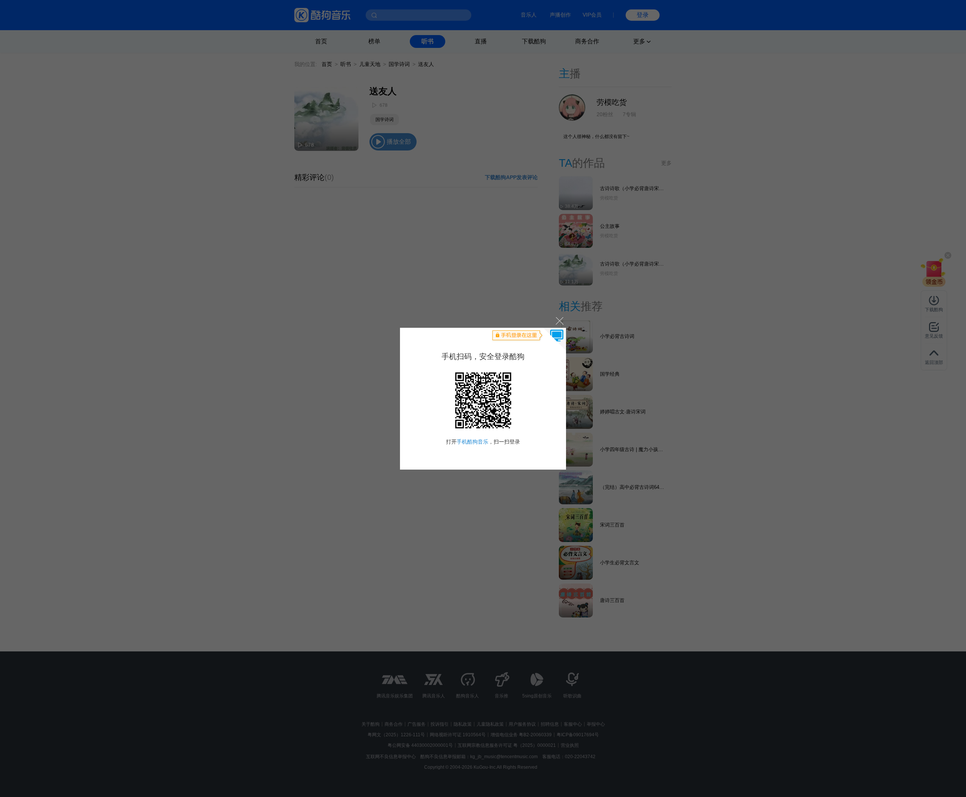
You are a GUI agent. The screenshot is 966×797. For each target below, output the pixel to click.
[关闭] (559, 321)
